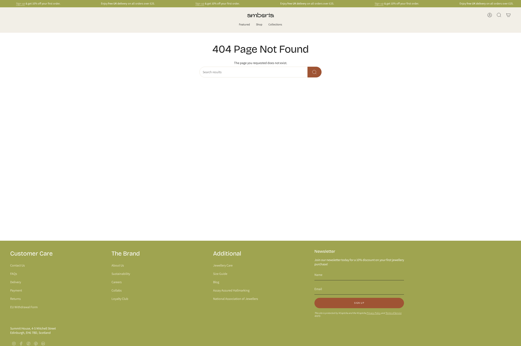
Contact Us (17, 265)
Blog (216, 282)
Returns (15, 299)
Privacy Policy (374, 312)
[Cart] (508, 15)
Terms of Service (393, 312)
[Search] (315, 72)
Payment (16, 290)
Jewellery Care (223, 265)
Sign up (20, 3)
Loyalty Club (120, 299)
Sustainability (121, 274)
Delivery (15, 282)
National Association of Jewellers (235, 299)
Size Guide (220, 274)
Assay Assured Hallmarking (231, 290)
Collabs (117, 290)
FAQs (13, 274)
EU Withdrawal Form (24, 307)
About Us (118, 265)
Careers (117, 282)
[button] (244, 25)
